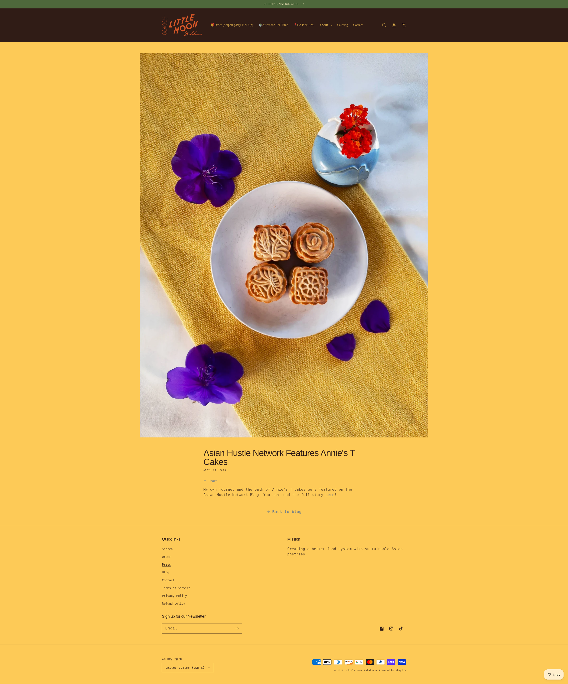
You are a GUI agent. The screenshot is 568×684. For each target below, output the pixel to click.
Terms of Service (176, 588)
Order (166, 557)
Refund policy (173, 603)
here (329, 495)
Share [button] (213, 481)
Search (167, 549)
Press (166, 564)
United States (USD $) (185, 667)
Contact (168, 580)
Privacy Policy (174, 596)
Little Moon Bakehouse (362, 670)
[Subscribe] (237, 628)
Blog (165, 572)
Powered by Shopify (392, 670)
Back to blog (287, 511)
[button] (384, 25)
